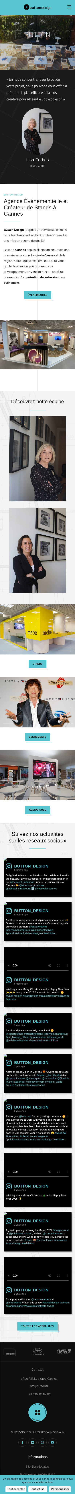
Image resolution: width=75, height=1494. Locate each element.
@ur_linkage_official (17, 1037)
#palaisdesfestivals (35, 1305)
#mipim (18, 995)
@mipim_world (55, 1037)
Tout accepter (16, 1489)
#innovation (12, 1136)
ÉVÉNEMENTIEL (38, 295)
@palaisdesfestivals (42, 929)
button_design (31, 866)
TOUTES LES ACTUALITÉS (37, 1326)
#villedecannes (28, 1136)
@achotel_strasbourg (18, 888)
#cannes (11, 999)
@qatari (57, 1075)
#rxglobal (43, 1136)
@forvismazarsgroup (18, 929)
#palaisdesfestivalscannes (54, 995)
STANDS (38, 664)
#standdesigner (34, 933)
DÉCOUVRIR (37, 51)
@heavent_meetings (22, 881)
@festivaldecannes (46, 888)
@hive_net (25, 1116)
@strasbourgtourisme (31, 885)
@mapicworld (61, 1230)
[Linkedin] (32, 1442)
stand (56, 277)
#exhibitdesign (50, 1302)
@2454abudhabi (15, 1081)
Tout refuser (37, 1489)
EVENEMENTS (37, 736)
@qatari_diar (44, 1075)
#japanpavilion (38, 1037)
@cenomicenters (15, 1078)
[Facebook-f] (22, 1442)
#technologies (45, 1240)
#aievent (65, 1302)
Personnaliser (60, 1489)
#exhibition (50, 933)
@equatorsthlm (38, 926)
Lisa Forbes (37, 159)
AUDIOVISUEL (37, 809)
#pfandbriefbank (15, 933)
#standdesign (30, 995)
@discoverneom (35, 1081)
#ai (64, 1132)
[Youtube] (52, 1442)
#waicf (9, 995)
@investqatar (33, 1078)
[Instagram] (42, 1442)
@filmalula (63, 1078)
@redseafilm (49, 1078)
